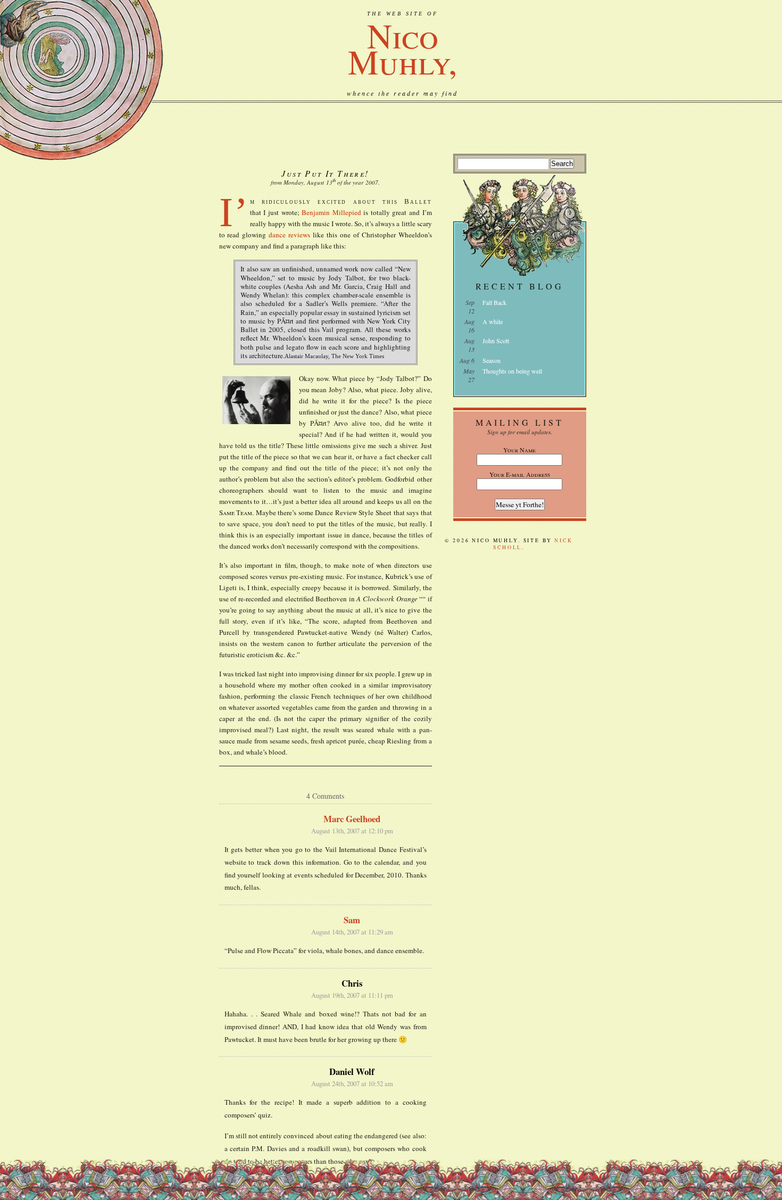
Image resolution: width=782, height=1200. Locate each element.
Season (491, 360)
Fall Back (494, 302)
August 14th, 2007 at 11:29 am (352, 932)
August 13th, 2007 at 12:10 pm (352, 830)
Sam (352, 919)
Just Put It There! (325, 173)
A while (492, 321)
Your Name (519, 449)
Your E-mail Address (519, 474)
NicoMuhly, (402, 48)
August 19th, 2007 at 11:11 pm (352, 995)
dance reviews (289, 234)
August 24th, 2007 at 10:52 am (352, 1083)
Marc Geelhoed (351, 818)
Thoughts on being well (512, 371)
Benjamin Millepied (331, 212)
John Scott (495, 340)
